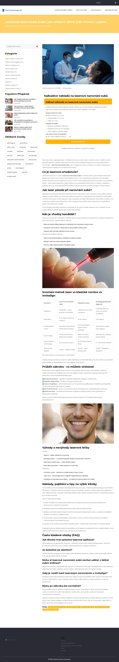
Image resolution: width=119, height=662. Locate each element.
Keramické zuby (111, 10)
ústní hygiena (11, 143)
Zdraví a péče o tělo (13, 88)
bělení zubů (33, 147)
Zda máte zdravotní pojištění (56, 134)
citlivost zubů (32, 160)
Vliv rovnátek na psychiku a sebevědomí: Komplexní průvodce (25, 121)
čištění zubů (20, 155)
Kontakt (63, 651)
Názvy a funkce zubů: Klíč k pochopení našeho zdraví (23, 128)
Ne (70, 137)
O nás (63, 641)
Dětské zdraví (11, 72)
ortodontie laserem (73, 607)
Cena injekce (96, 10)
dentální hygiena (12, 172)
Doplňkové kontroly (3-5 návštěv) (59, 129)
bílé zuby (10, 155)
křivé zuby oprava (87, 607)
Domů (7, 26)
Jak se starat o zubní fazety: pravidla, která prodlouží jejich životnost (24, 107)
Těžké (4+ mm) (53, 121)
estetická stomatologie (14, 164)
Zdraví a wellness (12, 65)
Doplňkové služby (52, 123)
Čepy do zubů (81, 10)
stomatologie (33, 155)
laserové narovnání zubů (57, 607)
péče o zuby (11, 147)
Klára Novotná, (49, 88)
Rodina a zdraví (11, 85)
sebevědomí (29, 164)
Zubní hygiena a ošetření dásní (58, 131)
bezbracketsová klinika (50, 610)
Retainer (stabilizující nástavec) (58, 126)
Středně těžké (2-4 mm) (56, 118)
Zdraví (8, 82)
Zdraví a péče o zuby (14, 58)
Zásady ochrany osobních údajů (71, 646)
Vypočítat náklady (78, 142)
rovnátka (9, 151)
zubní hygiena (20, 168)
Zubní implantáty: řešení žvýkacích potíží (25, 114)
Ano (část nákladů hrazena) (57, 137)
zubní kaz (25, 172)
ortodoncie (22, 147)
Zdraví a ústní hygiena (14, 62)
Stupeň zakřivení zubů (53, 113)
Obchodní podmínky (67, 643)
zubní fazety (31, 151)
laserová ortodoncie (102, 607)
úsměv (9, 168)
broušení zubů (11, 176)
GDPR (62, 648)
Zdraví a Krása (11, 78)
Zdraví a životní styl (12, 75)
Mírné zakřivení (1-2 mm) (56, 115)
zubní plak (20, 151)
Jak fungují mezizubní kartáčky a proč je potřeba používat (25, 100)
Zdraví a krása (11, 68)
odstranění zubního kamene (15, 160)
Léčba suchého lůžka (63, 10)
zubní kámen (24, 143)
